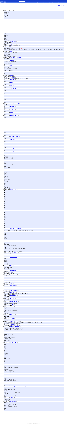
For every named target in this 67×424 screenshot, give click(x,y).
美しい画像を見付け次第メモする (15, 136)
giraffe (11, 10)
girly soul (11, 276)
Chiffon (11, 75)
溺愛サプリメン (12, 139)
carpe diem (12, 318)
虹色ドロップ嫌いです (13, 301)
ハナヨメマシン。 (13, 292)
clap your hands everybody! (14, 103)
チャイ (11, 272)
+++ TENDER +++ (13, 281)
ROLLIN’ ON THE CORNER (14, 326)
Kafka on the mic (12, 85)
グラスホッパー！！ (13, 324)
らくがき (11, 46)
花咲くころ (12, 65)
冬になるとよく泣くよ (13, 115)
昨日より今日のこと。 (13, 290)
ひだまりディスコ (13, 91)
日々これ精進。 (12, 151)
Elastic (11, 160)
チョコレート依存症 (13, 295)
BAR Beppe (12, 112)
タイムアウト (12, 298)
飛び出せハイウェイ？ (13, 189)
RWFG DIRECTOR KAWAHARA (15, 57)
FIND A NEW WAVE (13, 342)
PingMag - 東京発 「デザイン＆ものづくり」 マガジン (18, 386)
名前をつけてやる (13, 88)
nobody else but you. (13, 274)
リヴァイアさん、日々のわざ (14, 321)
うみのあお (12, 231)
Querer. (11, 283)
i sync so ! (11, 306)
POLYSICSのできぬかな (14, 252)
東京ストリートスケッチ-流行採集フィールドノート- (18, 228)
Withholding (12, 133)
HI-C (11, 51)
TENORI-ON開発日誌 (13, 257)
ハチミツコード (12, 142)
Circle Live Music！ (13, 71)
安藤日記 (11, 397)
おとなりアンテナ (58, 5)
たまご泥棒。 (12, 79)
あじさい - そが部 (13, 41)
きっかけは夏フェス (13, 270)
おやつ (11, 265)
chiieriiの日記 (12, 109)
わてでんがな (12, 314)
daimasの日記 (12, 148)
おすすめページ (62, 5)
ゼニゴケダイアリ (13, 285)
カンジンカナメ (12, 44)
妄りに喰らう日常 (13, 401)
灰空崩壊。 (12, 60)
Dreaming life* (12, 77)
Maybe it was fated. (13, 100)
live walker (12, 304)
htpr (11, 145)
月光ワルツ (12, 82)
